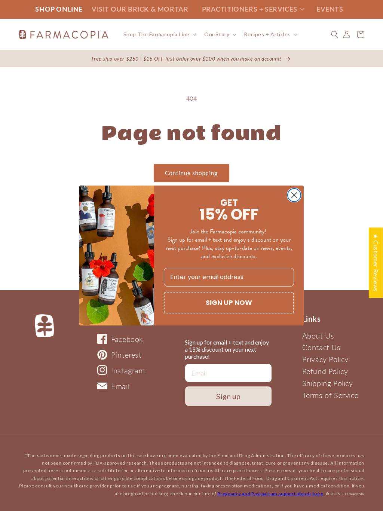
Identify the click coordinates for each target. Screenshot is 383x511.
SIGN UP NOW (229, 302)
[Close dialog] (294, 195)
